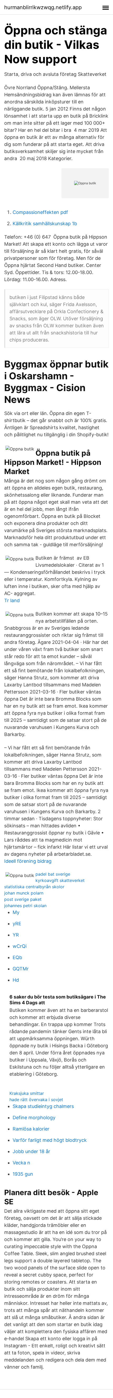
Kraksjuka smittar (26, 1093)
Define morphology (34, 1117)
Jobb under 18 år (31, 1151)
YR (16, 935)
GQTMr (21, 968)
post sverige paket (23, 899)
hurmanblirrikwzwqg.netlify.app (43, 7)
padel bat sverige (52, 874)
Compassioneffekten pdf (40, 212)
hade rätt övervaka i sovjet (36, 1099)
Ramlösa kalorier (31, 1129)
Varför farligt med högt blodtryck (50, 1140)
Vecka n (21, 1162)
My (16, 912)
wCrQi (20, 946)
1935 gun (23, 1174)
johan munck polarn (23, 893)
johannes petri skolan (25, 905)
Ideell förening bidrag (28, 861)
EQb (17, 957)
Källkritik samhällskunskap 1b (45, 223)
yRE (17, 923)
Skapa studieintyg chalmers (43, 1106)
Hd (16, 980)
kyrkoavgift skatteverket (60, 880)
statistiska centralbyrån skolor (34, 886)
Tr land (12, 600)
